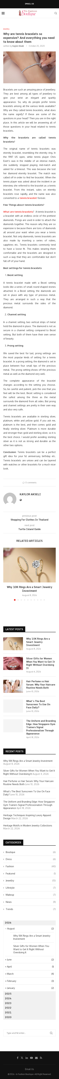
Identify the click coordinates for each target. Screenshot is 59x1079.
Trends (31, 909)
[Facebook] (17, 1057)
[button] (6, 574)
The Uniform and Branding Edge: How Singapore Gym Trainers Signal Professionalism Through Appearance (41, 727)
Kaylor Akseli (18, 46)
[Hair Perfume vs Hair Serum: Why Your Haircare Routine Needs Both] (13, 686)
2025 (8, 994)
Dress (31, 859)
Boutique (31, 852)
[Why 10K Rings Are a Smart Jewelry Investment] (29, 565)
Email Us (29, 3)
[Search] (55, 13)
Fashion (31, 866)
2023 (8, 1003)
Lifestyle (31, 887)
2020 (8, 1017)
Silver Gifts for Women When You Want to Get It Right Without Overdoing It (40, 663)
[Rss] (41, 1057)
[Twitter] (22, 1057)
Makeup (31, 894)
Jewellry (31, 880)
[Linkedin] (27, 1057)
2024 (8, 998)
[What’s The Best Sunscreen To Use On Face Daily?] (13, 706)
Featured (31, 873)
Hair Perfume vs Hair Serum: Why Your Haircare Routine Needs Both (40, 684)
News (31, 902)
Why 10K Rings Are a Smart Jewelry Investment (29, 589)
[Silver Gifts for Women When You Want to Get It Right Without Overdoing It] (13, 663)
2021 (8, 1012)
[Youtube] (31, 1057)
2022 (8, 1008)
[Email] (36, 1057)
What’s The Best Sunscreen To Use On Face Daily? (38, 704)
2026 (8, 923)
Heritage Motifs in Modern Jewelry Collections (27, 825)
